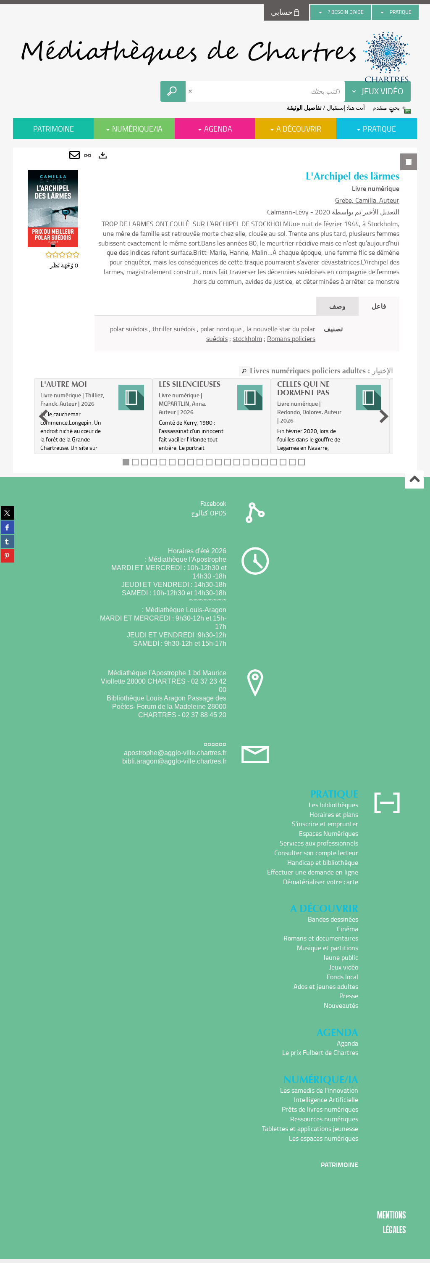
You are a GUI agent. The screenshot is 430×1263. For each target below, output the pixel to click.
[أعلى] (414, 479)
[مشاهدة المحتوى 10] (209, 462)
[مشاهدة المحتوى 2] (135, 462)
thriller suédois (173, 328)
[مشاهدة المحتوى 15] (255, 462)
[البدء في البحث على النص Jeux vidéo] (173, 91)
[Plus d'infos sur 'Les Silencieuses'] (250, 397)
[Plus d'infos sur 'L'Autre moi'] (131, 397)
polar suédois (128, 328)
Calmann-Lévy (288, 212)
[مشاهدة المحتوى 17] (273, 462)
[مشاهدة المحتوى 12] (227, 462)
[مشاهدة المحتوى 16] (264, 462)
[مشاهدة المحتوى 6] (172, 462)
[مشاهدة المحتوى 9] (200, 462)
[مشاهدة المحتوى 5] (163, 462)
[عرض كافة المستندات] (244, 371)
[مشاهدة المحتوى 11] (218, 462)
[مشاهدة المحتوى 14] (246, 462)
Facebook (213, 503)
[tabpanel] (215, 310)
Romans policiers (291, 338)
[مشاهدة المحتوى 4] (153, 462)
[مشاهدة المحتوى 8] (190, 462)
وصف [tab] (337, 306)
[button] (53, 208)
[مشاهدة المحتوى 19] (292, 462)
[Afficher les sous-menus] (382, 12)
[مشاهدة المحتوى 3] (144, 462)
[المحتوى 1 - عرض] (126, 462)
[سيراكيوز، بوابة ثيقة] (215, 57)
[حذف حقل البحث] (191, 91)
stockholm (247, 338)
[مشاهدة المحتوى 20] (301, 462)
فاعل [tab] (379, 306)
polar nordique (220, 328)
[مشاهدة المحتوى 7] (181, 462)
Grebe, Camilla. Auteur (367, 200)
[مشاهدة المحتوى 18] (283, 462)
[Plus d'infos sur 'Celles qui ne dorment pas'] (368, 397)
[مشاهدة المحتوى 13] (236, 462)
